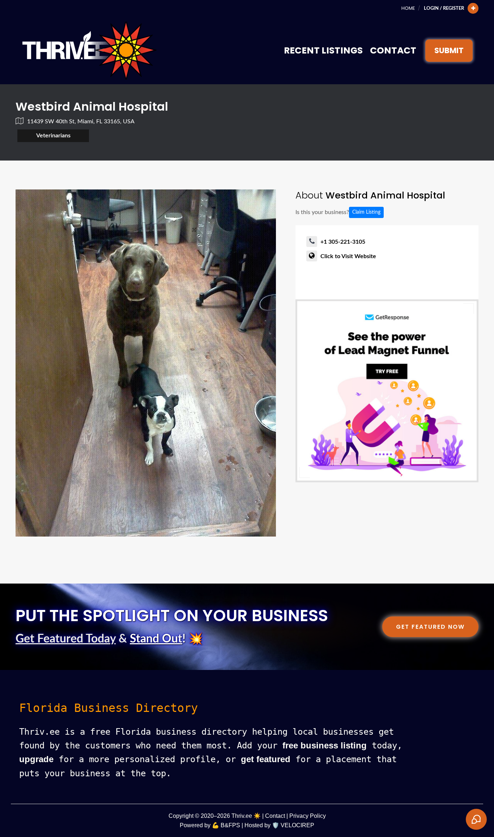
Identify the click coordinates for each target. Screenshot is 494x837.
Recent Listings (323, 50)
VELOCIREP (297, 825)
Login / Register (444, 8)
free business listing (324, 745)
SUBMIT (449, 50)
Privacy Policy (307, 816)
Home (408, 8)
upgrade (36, 759)
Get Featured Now (430, 627)
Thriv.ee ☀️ (246, 816)
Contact (393, 50)
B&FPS (230, 825)
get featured (265, 759)
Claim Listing (366, 212)
